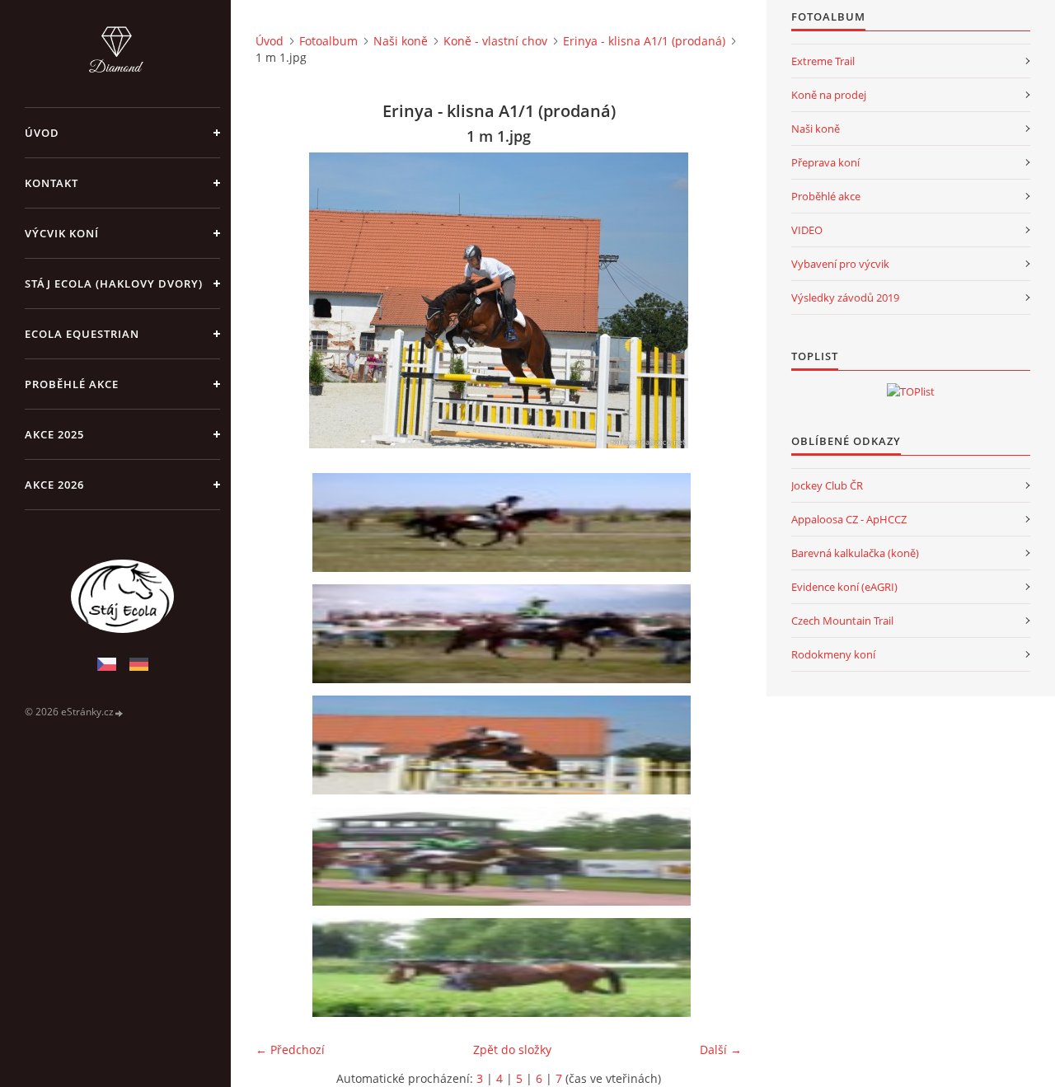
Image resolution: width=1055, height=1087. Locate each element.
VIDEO (807, 230)
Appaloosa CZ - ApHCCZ (849, 519)
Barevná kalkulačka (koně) (855, 553)
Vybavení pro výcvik (840, 263)
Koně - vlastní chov (495, 41)
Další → (721, 1049)
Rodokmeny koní (833, 654)
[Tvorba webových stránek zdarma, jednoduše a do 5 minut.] (119, 712)
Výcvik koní (62, 233)
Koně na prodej (828, 94)
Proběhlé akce (72, 384)
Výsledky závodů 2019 (845, 297)
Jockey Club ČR (827, 485)
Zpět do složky (512, 1049)
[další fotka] (715, 300)
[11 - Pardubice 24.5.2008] (504, 967)
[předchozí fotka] (282, 300)
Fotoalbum (328, 41)
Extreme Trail (823, 61)
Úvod (42, 132)
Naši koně (400, 41)
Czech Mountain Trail (842, 620)
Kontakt (51, 183)
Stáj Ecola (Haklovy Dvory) (114, 283)
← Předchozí (290, 1049)
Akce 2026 (54, 484)
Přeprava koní (825, 162)
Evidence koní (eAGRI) (844, 586)
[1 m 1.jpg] (504, 745)
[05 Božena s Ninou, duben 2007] (504, 522)
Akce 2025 (54, 434)
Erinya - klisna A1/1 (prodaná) (644, 41)
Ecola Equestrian (82, 333)
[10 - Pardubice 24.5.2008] (504, 856)
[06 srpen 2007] (504, 633)
